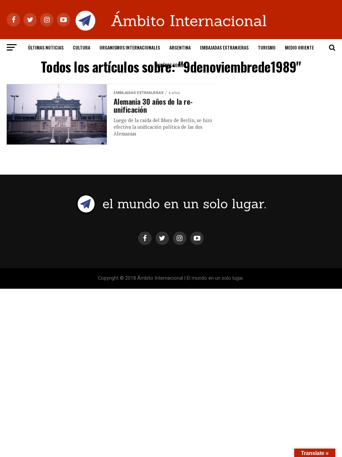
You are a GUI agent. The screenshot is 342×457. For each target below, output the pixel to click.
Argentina (180, 47)
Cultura (81, 47)
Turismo (267, 47)
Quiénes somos (171, 65)
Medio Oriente (299, 47)
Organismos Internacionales (130, 47)
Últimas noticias (45, 47)
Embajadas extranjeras (224, 47)
